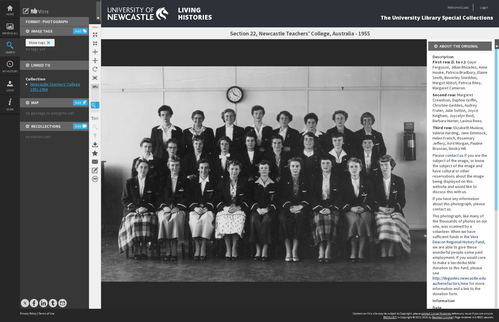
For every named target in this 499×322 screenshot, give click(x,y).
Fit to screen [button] (95, 43)
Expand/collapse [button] (497, 44)
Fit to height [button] (95, 60)
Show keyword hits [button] (95, 127)
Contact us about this (95, 161)
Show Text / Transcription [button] (95, 118)
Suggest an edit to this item (26, 11)
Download (95, 144)
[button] (95, 105)
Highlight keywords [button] (95, 135)
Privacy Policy (28, 313)
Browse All (10, 33)
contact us (454, 155)
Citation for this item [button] (95, 179)
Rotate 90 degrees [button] (95, 69)
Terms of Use (46, 313)
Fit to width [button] (95, 52)
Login (10, 90)
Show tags (37, 42)
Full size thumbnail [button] (95, 34)
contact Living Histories (436, 313)
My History (10, 71)
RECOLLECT (390, 317)
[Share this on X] (25, 300)
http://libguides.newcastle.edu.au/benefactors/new (460, 281)
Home (10, 14)
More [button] (10, 109)
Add (78, 31)
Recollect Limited (442, 317)
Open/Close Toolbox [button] (98, 10)
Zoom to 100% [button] (95, 78)
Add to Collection (95, 153)
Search (10, 52)
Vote (40, 11)
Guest (465, 7)
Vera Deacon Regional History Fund (458, 239)
